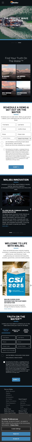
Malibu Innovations (11, 401)
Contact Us (23, 401)
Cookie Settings (15, 428)
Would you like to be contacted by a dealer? (17, 145)
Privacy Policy (14, 425)
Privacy (14, 159)
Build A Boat (7, 409)
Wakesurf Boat (23, 411)
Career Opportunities (10, 413)
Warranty (22, 403)
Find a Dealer (23, 409)
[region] (16, 427)
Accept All (16, 438)
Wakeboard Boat (23, 413)
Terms (18, 159)
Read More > (8, 309)
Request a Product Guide (25, 406)
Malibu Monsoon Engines (10, 392)
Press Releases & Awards (10, 404)
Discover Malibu (8, 389)
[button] (1, 26)
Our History (9, 399)
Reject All (16, 433)
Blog (7, 407)
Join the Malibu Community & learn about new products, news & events (17, 142)
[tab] (6, 331)
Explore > (5, 226)
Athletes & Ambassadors (9, 396)
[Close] (30, 416)
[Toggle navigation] (3, 2)
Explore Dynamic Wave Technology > (16, 26)
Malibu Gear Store (9, 411)
